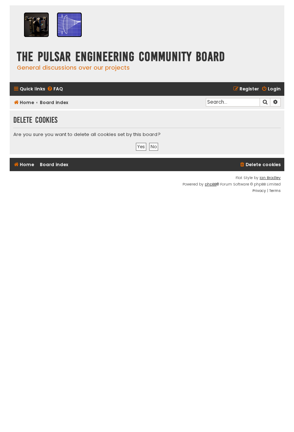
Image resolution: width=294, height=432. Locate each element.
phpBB (211, 184)
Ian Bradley (270, 177)
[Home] (52, 25)
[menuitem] (55, 89)
